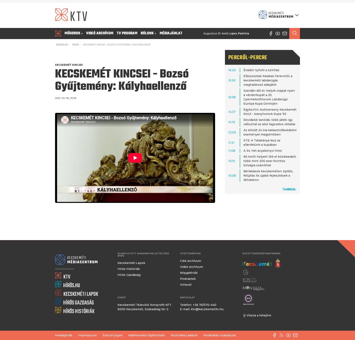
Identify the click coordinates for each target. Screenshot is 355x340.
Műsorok (72, 33)
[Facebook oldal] (275, 335)
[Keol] (249, 280)
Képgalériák (189, 273)
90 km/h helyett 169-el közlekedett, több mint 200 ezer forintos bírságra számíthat (269, 161)
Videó (75, 44)
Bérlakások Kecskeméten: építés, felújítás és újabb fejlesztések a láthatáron (268, 175)
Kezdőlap (62, 44)
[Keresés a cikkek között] (294, 33)
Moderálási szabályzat (219, 335)
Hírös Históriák (129, 269)
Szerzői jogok (112, 335)
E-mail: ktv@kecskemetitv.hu (202, 309)
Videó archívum (99, 33)
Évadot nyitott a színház (261, 70)
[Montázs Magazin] (253, 288)
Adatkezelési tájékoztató (146, 335)
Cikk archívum (190, 261)
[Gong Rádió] (248, 272)
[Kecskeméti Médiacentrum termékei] (278, 15)
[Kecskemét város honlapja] (261, 263)
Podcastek (188, 279)
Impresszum (87, 335)
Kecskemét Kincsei (69, 64)
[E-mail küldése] (296, 335)
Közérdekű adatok (184, 335)
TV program (127, 33)
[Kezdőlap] (59, 33)
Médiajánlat (171, 33)
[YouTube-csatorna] (289, 335)
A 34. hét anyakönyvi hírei (262, 151)
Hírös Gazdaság (129, 275)
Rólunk (147, 33)
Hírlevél (185, 285)
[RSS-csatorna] (282, 335)
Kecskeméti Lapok (131, 263)
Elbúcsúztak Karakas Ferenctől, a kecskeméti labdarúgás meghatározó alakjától (267, 80)
